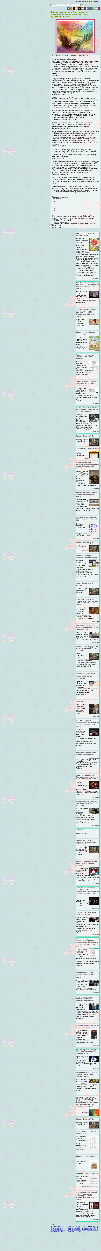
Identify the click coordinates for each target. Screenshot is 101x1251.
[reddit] (82, 8)
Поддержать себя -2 (74, 1226)
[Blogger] (77, 8)
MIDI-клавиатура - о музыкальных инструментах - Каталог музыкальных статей (87, 723)
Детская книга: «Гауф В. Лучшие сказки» (85, 234)
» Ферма (79, 830)
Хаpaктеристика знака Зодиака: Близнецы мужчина (85, 356)
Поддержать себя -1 (57, 1226)
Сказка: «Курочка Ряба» (85, 436)
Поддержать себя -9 (90, 1230)
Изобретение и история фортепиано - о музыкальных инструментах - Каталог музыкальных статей (87, 891)
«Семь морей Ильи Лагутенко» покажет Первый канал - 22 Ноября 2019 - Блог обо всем (87, 465)
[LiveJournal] (85, 8)
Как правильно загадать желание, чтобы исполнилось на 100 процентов (85, 675)
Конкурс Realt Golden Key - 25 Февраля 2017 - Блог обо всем (87, 519)
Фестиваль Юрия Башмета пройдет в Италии (86, 913)
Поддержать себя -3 (90, 1226)
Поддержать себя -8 (74, 1230)
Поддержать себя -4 (57, 1228)
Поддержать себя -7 (57, 1230)
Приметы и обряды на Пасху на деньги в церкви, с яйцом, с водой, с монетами (87, 777)
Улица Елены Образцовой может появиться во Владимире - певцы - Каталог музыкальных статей (86, 1195)
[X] (74, 8)
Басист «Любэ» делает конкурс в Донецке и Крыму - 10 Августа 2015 (87, 627)
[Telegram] (96, 8)
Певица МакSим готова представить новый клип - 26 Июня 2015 (86, 842)
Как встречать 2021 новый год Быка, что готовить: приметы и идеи (86, 1074)
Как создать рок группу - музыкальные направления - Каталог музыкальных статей (87, 601)
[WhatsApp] (93, 8)
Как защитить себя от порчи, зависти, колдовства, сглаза (87, 1026)
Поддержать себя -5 (74, 1228)
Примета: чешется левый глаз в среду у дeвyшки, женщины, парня (86, 383)
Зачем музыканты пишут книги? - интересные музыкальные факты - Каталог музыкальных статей (86, 312)
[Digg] (79, 8)
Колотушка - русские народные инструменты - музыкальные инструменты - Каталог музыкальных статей (87, 942)
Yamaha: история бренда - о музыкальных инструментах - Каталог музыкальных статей (87, 285)
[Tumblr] (88, 8)
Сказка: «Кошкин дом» (85, 543)
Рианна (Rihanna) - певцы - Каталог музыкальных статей (86, 754)
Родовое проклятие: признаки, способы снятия (86, 556)
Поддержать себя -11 (75, 1231)
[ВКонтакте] (68, 8)
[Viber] (90, 8)
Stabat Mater (81, 701)
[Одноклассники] (71, 8)
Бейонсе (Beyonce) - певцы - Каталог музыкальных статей (87, 494)
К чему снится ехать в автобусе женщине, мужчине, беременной (85, 998)
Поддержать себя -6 (90, 1228)
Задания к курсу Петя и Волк (87, 448)
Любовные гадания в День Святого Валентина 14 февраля (86, 863)
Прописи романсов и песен (87, 1173)
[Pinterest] (99, 8)
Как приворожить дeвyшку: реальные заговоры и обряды (87, 803)
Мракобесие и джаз (88, 1)
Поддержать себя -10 (58, 1231)
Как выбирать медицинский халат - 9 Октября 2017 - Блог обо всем (87, 648)
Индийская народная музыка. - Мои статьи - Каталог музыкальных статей (85, 975)
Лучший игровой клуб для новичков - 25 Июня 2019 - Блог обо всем (86, 1051)
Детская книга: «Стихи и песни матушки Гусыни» (85, 333)
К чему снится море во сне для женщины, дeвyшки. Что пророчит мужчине (87, 409)
